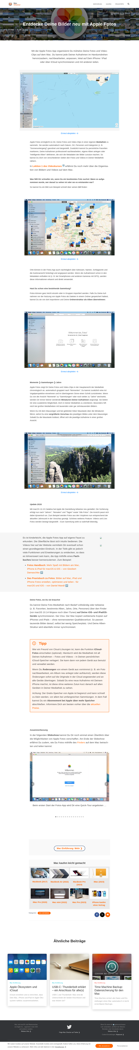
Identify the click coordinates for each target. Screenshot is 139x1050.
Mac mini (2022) (59, 893)
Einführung (97, 4)
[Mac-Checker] (14, 4)
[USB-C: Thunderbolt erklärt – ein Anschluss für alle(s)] (69, 967)
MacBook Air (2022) (60, 882)
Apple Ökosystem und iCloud (23, 988)
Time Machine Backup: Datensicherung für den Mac (108, 990)
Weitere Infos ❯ (26, 1031)
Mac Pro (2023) (79, 893)
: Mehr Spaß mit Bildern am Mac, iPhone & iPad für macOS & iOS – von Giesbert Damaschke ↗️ (53, 569)
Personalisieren (122, 1046)
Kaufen (108, 4)
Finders (81, 742)
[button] (56, 817)
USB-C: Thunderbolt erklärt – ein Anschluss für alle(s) (69, 988)
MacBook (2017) (39, 873)
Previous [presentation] (32, 784)
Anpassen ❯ (120, 1034)
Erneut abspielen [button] (69, 133)
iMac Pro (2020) (40, 893)
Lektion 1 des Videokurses (48, 166)
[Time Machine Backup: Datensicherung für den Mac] (111, 967)
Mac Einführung (44, 913)
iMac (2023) (99, 873)
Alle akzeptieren (104, 1046)
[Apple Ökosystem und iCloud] (27, 967)
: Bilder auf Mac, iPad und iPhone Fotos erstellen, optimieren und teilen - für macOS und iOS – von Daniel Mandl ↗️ (54, 582)
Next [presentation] (106, 784)
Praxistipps (119, 4)
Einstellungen (59, 1047)
